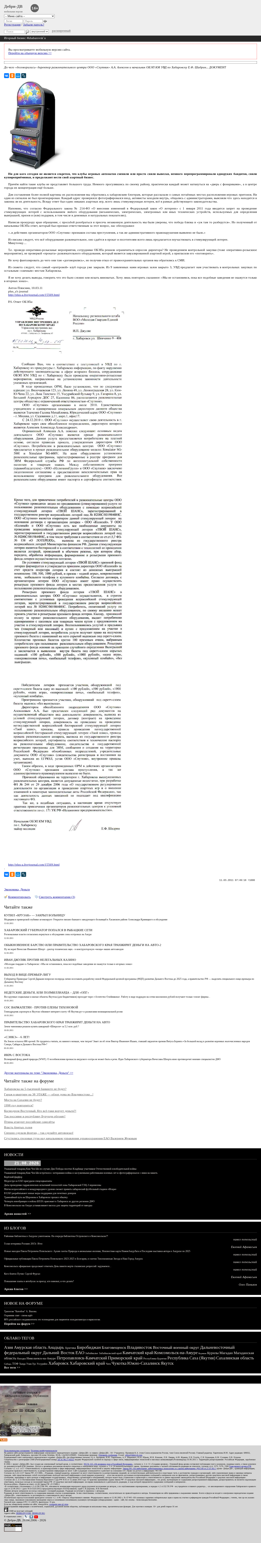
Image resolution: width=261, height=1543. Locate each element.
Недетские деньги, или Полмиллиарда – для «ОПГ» (46, 992)
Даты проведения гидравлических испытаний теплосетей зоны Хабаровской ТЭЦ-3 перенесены (52, 1185)
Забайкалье (91, 1353)
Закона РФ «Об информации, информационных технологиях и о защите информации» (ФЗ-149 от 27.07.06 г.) (169, 1468)
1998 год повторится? (18, 1105)
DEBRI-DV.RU (38, 1513)
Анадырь (56, 1347)
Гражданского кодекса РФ (240, 1466)
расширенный (61, 30)
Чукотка (119, 1363)
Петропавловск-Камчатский (82, 1358)
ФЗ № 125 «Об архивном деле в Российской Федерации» (108, 1464)
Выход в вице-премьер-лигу (27, 974)
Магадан (226, 1353)
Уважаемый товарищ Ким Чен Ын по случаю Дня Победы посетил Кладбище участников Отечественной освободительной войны (70, 1168)
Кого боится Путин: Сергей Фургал (22, 1273)
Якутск (167, 1363)
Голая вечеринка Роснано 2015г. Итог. (23, 1243)
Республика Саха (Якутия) (191, 1358)
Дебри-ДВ (13, 6)
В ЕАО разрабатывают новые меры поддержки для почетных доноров (40, 1193)
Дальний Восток (59, 1352)
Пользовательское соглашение (17, 1450)
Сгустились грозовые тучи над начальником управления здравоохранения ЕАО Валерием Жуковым (70, 1138)
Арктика (70, 1347)
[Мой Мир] (17, 75)
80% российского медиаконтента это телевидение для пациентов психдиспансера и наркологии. (52, 1319)
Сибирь (7, 1364)
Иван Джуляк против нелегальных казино (40, 959)
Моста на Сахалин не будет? (23, 1100)
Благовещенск (114, 1347)
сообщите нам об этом (58, 1504)
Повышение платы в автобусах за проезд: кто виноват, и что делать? (39, 1281)
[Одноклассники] (12, 75)
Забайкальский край (110, 1353)
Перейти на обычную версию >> (30, 53)
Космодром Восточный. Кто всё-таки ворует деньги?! (40, 1111)
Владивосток (139, 1347)
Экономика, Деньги (17, 889)
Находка (21, 1358)
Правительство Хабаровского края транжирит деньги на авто (57, 1022)
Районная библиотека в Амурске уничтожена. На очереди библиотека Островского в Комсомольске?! (56, 1236)
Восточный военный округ (176, 1347)
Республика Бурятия (155, 1358)
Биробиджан (89, 1347)
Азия (8, 1347)
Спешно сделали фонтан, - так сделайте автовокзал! (38, 1132)
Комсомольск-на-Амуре (176, 1352)
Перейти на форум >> (19, 1323)
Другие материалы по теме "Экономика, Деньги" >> (38, 1072)
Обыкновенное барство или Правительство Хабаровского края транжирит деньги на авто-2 (82, 945)
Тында (22, 1363)
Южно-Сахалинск (143, 1363)
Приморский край (125, 1357)
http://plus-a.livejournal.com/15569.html (34, 294)
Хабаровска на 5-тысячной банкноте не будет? (35, 1089)
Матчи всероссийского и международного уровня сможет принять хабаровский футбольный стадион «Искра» (60, 1189)
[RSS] (3, 1440)
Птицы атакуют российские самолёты (29, 1121)
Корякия (202, 1353)
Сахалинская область (235, 1358)
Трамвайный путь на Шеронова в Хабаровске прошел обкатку (36, 1197)
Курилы (213, 1353)
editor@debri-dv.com (133, 1455)
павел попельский (245, 1239)
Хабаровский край (87, 1363)
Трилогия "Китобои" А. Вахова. (20, 1311)
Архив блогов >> (16, 1289)
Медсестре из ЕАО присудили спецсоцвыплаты (28, 1181)
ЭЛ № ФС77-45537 (66, 1459)
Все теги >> (12, 1367)
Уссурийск (42, 1363)
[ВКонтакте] (6, 75)
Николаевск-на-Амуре (41, 1358)
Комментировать (19, 897)
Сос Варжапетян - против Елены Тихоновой (41, 1007)
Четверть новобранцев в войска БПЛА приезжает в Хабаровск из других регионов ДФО (49, 1201)
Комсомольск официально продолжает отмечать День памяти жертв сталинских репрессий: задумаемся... (57, 1266)
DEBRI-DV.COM (23, 1513)
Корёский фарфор (13, 1177)
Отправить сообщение (107, 1455)
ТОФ (15, 1363)
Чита (108, 1363)
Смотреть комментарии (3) (57, 897)
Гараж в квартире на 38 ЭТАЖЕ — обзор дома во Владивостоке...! (48, 1094)
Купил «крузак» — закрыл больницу (34, 915)
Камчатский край (138, 1352)
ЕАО (79, 1352)
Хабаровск (58, 1363)
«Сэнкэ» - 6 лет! (17, 1037)
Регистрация (12, 24)
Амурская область (30, 1347)
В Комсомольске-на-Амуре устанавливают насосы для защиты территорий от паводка (48, 1205)
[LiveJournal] (23, 75)
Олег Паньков (248, 1284)
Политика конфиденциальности (44, 1450)
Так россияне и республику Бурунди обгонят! (34, 1116)
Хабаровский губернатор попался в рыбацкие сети (48, 930)
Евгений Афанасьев (244, 1247)
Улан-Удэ (31, 1363)
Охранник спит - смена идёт (18, 1315)
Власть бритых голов (18, 1127)
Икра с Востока (17, 1055)
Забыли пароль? (33, 24)
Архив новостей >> (17, 1213)
